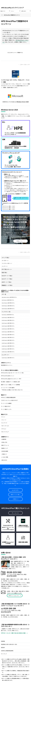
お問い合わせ (4, 460)
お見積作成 (3, 439)
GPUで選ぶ (7, 269)
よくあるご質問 (4, 457)
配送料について (4, 448)
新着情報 (3, 641)
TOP (2, 15)
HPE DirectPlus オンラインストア (12, 8)
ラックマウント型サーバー (7, 263)
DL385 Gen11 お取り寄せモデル (8, 351)
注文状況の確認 (4, 451)
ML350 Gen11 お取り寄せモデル (8, 305)
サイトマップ (4, 653)
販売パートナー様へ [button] (15, 494)
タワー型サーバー (5, 260)
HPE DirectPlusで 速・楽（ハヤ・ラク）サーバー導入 (12, 372)
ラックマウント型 (6, 311)
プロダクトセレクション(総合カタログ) (9, 400)
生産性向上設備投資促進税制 (7, 650)
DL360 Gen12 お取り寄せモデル (8, 340)
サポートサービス (5, 425)
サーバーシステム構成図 (6, 403)
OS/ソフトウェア (5, 431)
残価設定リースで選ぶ (7, 285)
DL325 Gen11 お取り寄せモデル (8, 323)
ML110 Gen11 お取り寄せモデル (8, 303)
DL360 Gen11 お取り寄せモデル (8, 337)
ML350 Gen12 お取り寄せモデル (8, 308)
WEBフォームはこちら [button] (14, 595)
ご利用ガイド (4, 454)
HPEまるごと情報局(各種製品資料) (8, 397)
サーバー (3, 417)
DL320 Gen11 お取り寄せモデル (8, 317)
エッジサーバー (5, 266)
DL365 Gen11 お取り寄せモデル (8, 343)
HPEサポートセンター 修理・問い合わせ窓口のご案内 (13, 633)
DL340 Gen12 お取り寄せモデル (8, 328)
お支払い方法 (4, 442)
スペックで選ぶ (5, 257)
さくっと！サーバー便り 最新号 (7, 387)
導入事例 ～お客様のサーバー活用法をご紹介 (10, 381)
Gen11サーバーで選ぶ (7, 279)
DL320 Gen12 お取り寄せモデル (8, 320)
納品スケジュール (5, 445)
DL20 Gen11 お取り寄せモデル (8, 314)
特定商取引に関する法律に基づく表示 (9, 644)
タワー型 (4, 294)
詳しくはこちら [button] (15, 513)
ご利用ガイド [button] (15, 499)
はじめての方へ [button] (15, 490)
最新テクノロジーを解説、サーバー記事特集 (10, 384)
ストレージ (3, 419)
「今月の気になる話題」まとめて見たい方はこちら (12, 389)
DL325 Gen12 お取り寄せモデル (8, 326)
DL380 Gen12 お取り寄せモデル (8, 348)
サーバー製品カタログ (5, 406)
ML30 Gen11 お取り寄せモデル (8, 300)
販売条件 (3, 647)
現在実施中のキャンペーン (6, 365)
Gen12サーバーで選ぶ (7, 275)
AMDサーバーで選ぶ (6, 282)
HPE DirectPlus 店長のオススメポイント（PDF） (11, 378)
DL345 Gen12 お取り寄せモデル (8, 334)
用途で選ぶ (4, 272)
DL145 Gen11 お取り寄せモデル (8, 357)
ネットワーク (4, 422)
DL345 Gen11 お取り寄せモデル (8, 331)
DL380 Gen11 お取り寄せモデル (8, 346)
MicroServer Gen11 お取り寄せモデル (9, 297)
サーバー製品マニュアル (6, 409)
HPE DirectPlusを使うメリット (7, 375)
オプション (3, 428)
